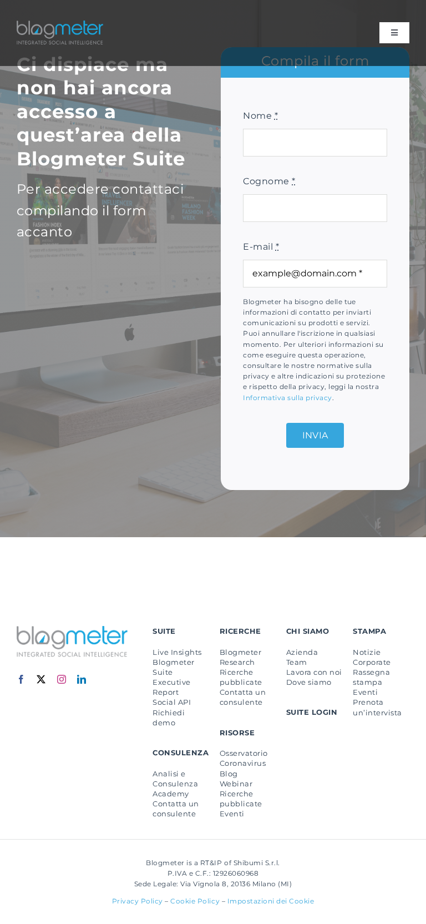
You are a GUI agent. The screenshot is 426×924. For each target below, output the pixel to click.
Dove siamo (309, 682)
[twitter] (41, 679)
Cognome (269, 181)
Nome (260, 115)
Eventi (232, 813)
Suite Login (311, 712)
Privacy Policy (137, 901)
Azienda (302, 652)
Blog (229, 773)
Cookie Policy (195, 901)
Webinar (236, 783)
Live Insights (177, 652)
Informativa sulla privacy (287, 397)
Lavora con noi (314, 672)
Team (296, 662)
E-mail (261, 246)
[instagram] (62, 679)
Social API (172, 702)
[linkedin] (82, 679)
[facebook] (21, 679)
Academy (171, 793)
